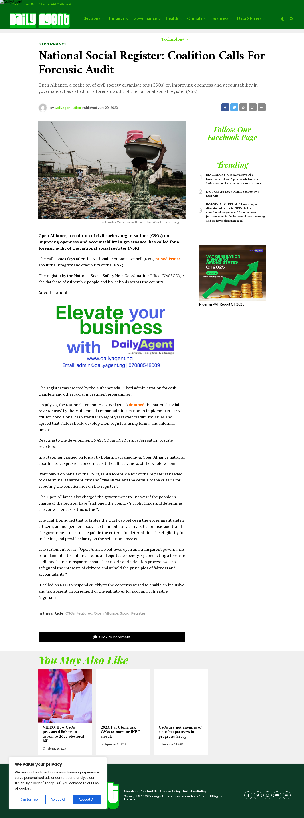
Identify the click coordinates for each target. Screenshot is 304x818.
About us (28, 4)
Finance (117, 19)
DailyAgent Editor (68, 108)
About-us (131, 791)
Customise (29, 799)
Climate (195, 19)
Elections (91, 19)
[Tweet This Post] (234, 107)
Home (15, 4)
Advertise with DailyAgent (55, 4)
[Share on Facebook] (225, 107)
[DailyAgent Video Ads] (112, 377)
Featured (84, 613)
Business (219, 19)
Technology (172, 39)
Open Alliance (106, 613)
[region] (58, 783)
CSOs (70, 613)
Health (172, 19)
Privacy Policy (170, 791)
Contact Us (148, 791)
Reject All (58, 799)
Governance (145, 19)
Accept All (87, 799)
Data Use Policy (194, 791)
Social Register (133, 613)
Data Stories (249, 19)
